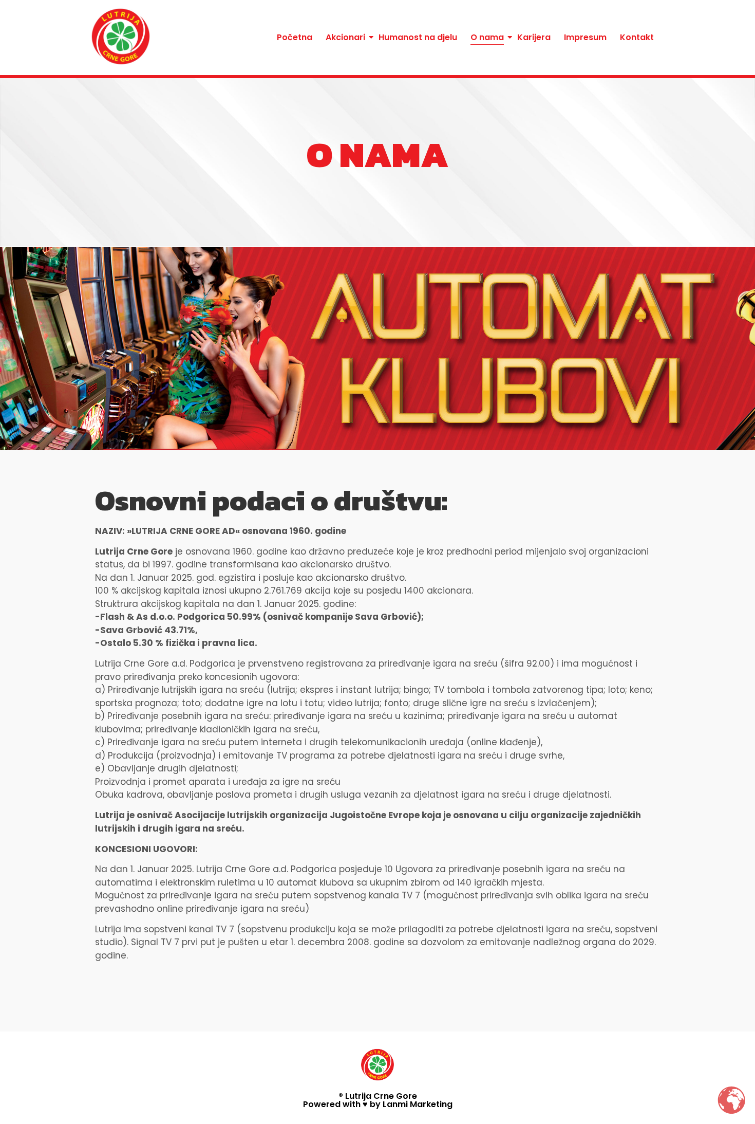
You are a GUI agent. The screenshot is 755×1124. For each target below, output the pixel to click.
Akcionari (345, 37)
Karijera (534, 37)
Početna (294, 37)
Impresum (585, 37)
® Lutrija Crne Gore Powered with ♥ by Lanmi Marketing (377, 1100)
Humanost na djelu (418, 37)
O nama (487, 37)
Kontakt (637, 37)
